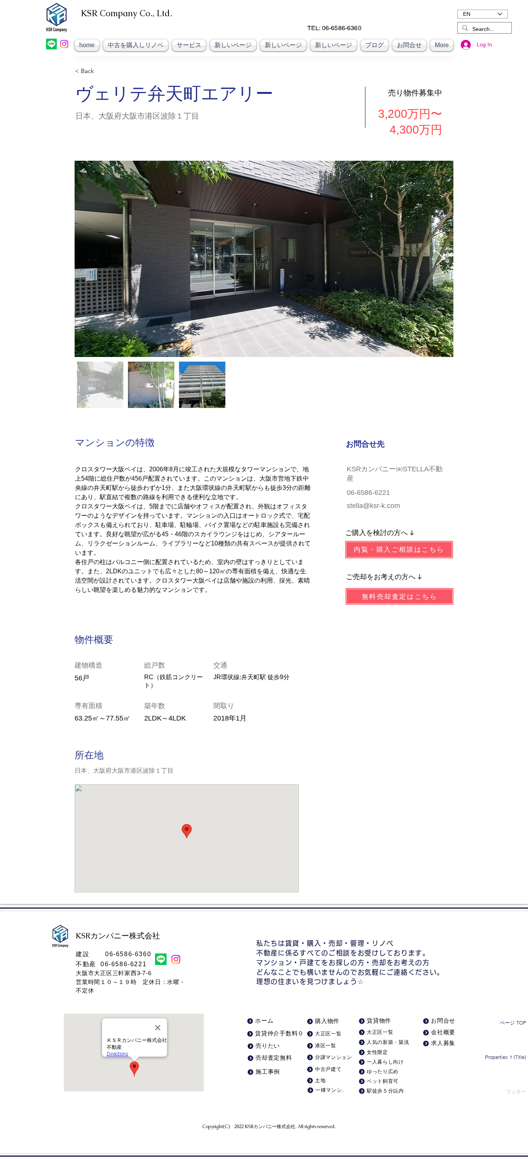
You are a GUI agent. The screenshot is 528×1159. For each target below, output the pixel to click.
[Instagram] (64, 44)
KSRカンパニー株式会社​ (270, 1126)
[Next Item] (440, 258)
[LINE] (51, 44)
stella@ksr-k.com (373, 506)
